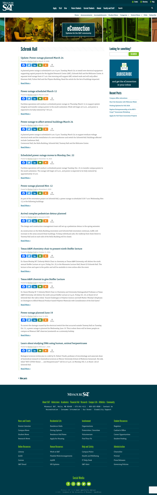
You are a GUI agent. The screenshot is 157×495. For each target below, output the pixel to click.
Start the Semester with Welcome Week (123, 102)
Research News (24, 439)
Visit (60, 8)
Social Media (78, 478)
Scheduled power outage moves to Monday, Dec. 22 (47, 155)
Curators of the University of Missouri (77, 492)
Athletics (102, 402)
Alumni (99, 8)
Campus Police (87, 452)
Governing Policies (121, 464)
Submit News (135, 15)
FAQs (145, 15)
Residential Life (55, 421)
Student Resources (121, 421)
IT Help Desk (87, 460)
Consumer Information (70, 410)
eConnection (78, 28)
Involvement (86, 421)
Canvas (21, 460)
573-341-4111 (80, 407)
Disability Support (102, 410)
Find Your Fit (87, 439)
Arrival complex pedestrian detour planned (43, 213)
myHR (52, 460)
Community (111, 402)
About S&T (46, 402)
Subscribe (152, 15)
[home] (15, 6)
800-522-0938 (94, 407)
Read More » (26, 83)
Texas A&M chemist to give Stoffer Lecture (43, 279)
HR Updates (54, 464)
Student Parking (120, 439)
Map (153, 2)
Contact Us (108, 407)
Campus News (23, 430)
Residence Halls (56, 426)
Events (136, 2)
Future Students (76, 8)
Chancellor (118, 452)
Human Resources (56, 446)
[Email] (40, 65)
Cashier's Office (120, 430)
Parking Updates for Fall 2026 (120, 106)
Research (84, 402)
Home (77, 15)
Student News (113, 15)
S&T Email (22, 464)
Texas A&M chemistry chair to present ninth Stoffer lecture (51, 248)
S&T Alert (85, 464)
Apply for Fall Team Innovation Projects (123, 116)
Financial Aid (74, 402)
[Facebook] (23, 65)
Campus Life (93, 402)
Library (21, 452)
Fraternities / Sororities (91, 430)
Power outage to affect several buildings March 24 (47, 121)
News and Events (24, 421)
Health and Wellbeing (90, 456)
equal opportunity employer (86, 490)
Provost (117, 456)
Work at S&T (55, 452)
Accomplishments (100, 15)
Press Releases (119, 460)
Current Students (89, 8)
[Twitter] (29, 65)
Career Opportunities (122, 434)
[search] (152, 8)
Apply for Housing (57, 439)
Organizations (87, 426)
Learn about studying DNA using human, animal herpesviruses (54, 343)
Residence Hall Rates (58, 434)
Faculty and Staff (109, 8)
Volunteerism (87, 434)
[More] (45, 65)
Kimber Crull (32, 61)
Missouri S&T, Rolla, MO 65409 (58, 407)
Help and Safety (88, 446)
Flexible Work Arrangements (61, 456)
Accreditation (52, 410)
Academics (65, 402)
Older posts (23, 378)
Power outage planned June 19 (37, 312)
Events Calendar (24, 426)
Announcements (86, 15)
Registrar (117, 426)
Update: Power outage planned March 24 (42, 57)
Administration (119, 446)
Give (65, 8)
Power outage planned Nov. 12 (37, 185)
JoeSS (20, 456)
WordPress (97, 492)
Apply (55, 8)
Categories (123, 15)
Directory (145, 2)
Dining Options (56, 430)
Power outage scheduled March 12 (39, 91)
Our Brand (87, 410)
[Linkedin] (34, 65)
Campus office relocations (118, 98)
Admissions (55, 402)
